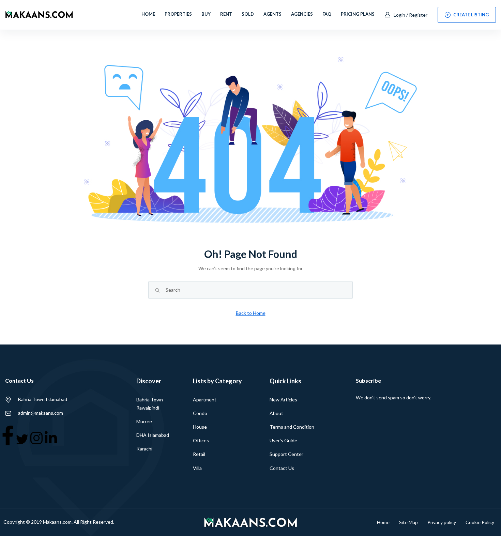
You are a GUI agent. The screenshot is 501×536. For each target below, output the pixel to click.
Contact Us (282, 468)
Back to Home (250, 313)
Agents (272, 14)
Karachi (144, 448)
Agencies (302, 14)
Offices (201, 440)
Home (148, 14)
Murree (144, 421)
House (200, 427)
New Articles (283, 399)
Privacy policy (441, 522)
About (276, 413)
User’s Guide (283, 440)
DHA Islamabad (152, 435)
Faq (326, 14)
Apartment (204, 399)
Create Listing (471, 14)
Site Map (408, 522)
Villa (197, 468)
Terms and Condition (292, 427)
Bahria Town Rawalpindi (149, 404)
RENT (226, 14)
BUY (206, 14)
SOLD (248, 14)
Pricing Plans (358, 14)
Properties (178, 14)
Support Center (286, 454)
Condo (200, 413)
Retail (199, 454)
